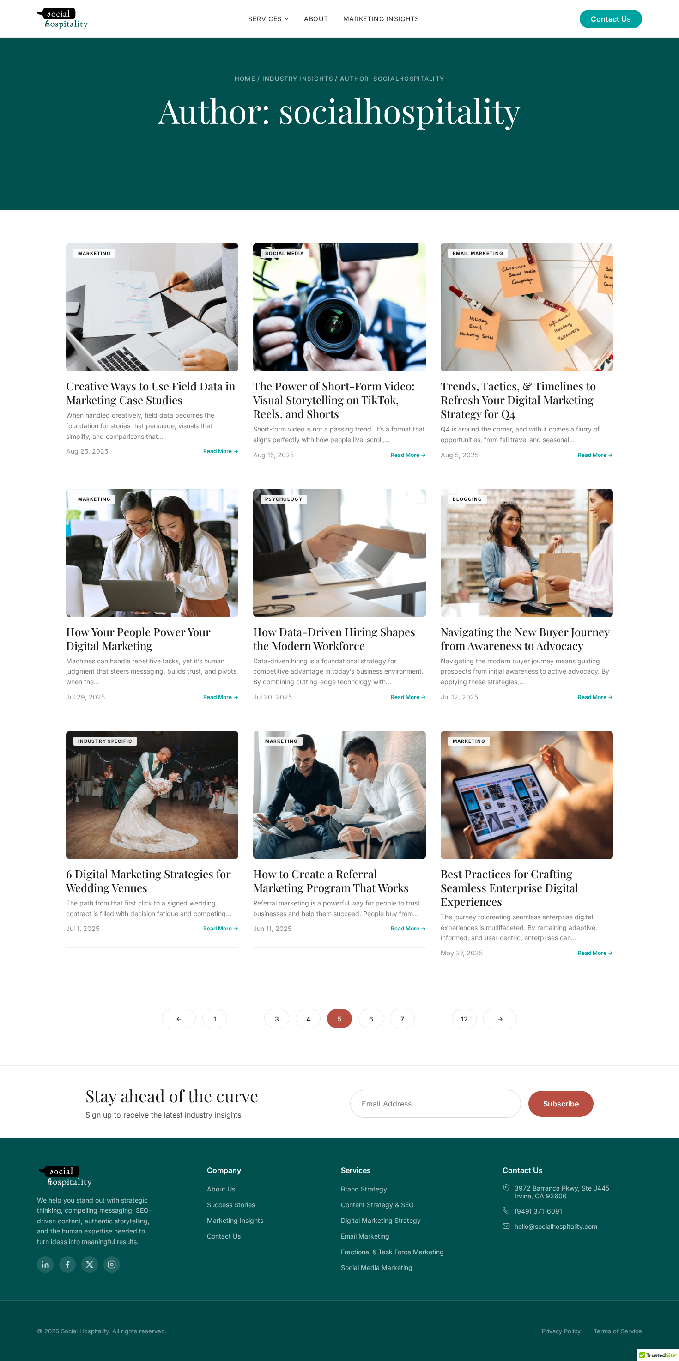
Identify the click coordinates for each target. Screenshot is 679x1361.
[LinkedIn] (45, 1264)
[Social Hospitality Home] (62, 19)
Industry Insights (297, 78)
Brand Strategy (364, 1189)
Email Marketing (365, 1236)
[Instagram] (111, 1264)
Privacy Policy (561, 1331)
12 (464, 1019)
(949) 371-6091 (538, 1211)
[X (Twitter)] (89, 1264)
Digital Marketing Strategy (381, 1220)
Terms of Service (618, 1331)
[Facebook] (67, 1264)
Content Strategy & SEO (377, 1205)
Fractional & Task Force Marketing (392, 1252)
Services (265, 19)
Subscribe (561, 1103)
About (316, 19)
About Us (221, 1189)
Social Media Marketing (376, 1267)
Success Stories (231, 1205)
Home (245, 78)
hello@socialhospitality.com (556, 1226)
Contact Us (611, 19)
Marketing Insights (381, 19)
